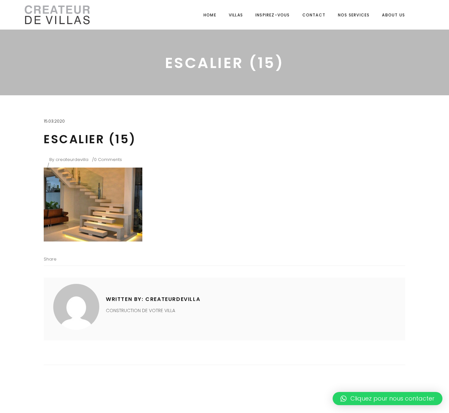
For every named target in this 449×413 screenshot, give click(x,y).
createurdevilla (72, 159)
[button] (387, 398)
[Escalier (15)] (76, 307)
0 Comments (108, 159)
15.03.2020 (54, 121)
